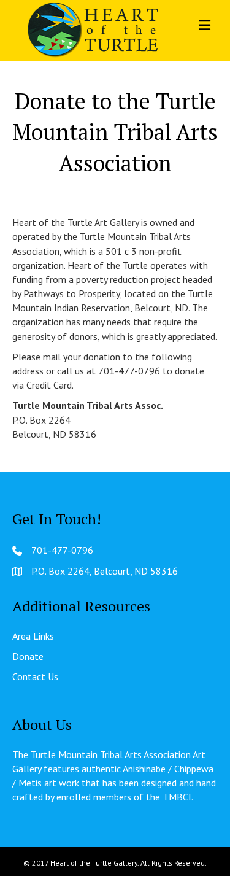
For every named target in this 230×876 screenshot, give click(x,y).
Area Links (33, 636)
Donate (28, 656)
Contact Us (35, 676)
